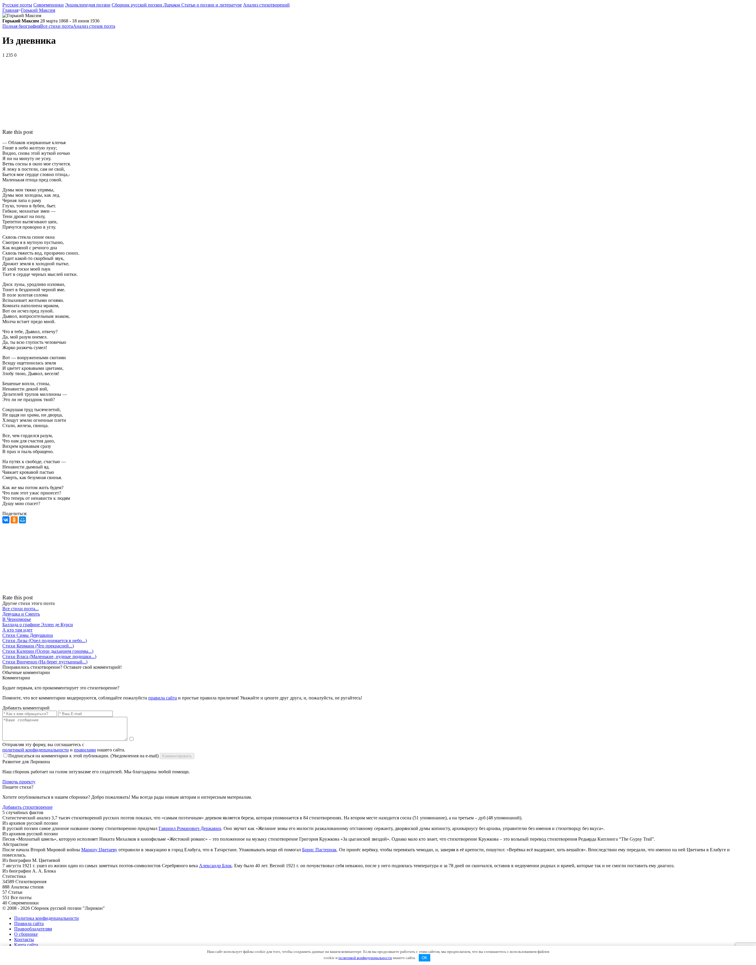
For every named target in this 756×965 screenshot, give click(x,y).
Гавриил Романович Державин (190, 828)
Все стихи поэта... (20, 608)
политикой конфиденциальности (35, 749)
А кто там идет (17, 629)
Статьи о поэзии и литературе (211, 4)
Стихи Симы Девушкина (27, 635)
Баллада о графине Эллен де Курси (37, 624)
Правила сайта (29, 923)
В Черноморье (16, 619)
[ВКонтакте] (5, 519)
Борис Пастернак (319, 849)
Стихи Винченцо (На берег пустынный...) (44, 661)
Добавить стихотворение (27, 807)
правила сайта (162, 697)
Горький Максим (38, 10)
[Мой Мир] (22, 519)
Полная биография (21, 26)
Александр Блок (215, 865)
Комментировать (177, 756)
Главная (10, 10)
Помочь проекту (18, 781)
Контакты (24, 939)
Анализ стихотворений (266, 4)
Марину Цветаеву (99, 849)
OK (424, 958)
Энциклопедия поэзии (87, 4)
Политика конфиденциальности (46, 918)
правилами (85, 749)
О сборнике (26, 934)
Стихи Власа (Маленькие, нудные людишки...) (49, 656)
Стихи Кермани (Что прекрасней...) (38, 645)
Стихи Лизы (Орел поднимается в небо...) (44, 640)
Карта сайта (26, 944)
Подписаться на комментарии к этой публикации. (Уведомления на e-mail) (83, 755)
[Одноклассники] (14, 519)
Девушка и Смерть (21, 613)
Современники (48, 4)
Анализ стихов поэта (94, 26)
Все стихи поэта (56, 26)
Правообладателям (33, 928)
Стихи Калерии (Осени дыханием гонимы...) (47, 651)
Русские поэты (17, 4)
